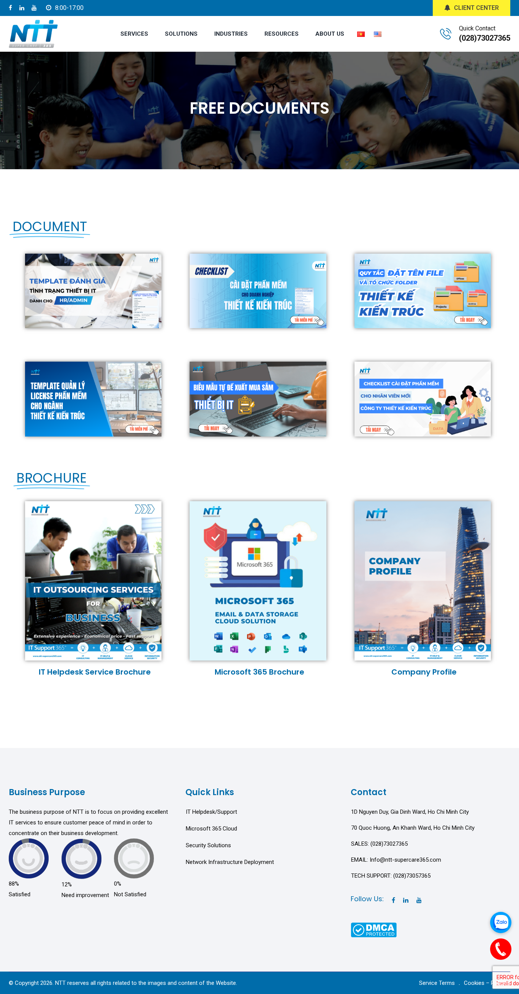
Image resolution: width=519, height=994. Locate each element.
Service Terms (437, 983)
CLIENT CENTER (476, 7)
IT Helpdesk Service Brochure (95, 672)
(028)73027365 (484, 38)
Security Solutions (208, 845)
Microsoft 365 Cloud (211, 828)
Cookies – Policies (487, 983)
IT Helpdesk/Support (211, 811)
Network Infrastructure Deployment (230, 862)
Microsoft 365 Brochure (259, 672)
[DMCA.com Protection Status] (374, 929)
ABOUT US (329, 33)
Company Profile (424, 672)
